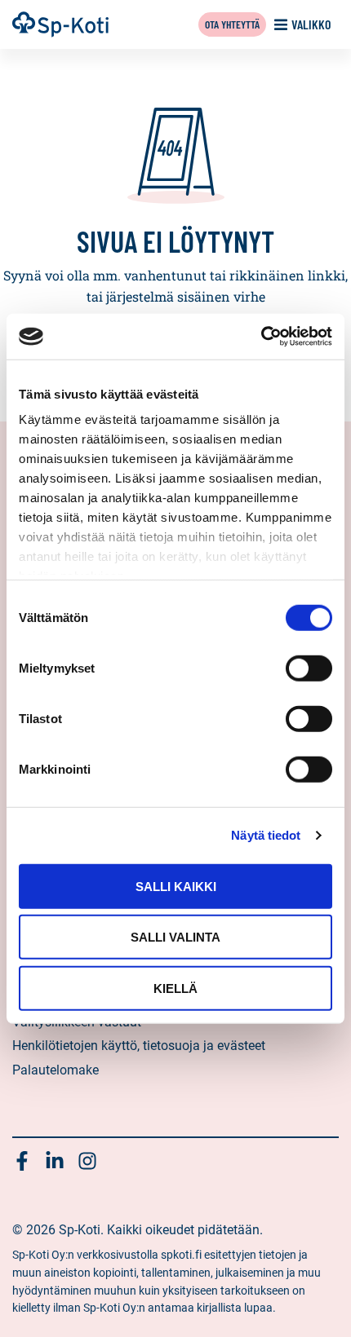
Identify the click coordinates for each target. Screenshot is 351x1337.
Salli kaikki (176, 886)
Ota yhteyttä (232, 24)
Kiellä (175, 988)
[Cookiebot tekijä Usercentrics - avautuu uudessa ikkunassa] (260, 336)
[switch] (309, 668)
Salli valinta (175, 937)
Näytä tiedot (265, 835)
